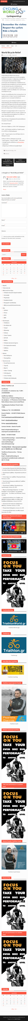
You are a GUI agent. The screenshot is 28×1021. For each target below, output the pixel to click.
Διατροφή (6, 295)
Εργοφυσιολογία (8, 300)
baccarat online (12, 177)
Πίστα (5, 312)
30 (3, 274)
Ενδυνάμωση (7, 373)
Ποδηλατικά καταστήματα (11, 343)
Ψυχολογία (6, 297)
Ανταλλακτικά (7, 325)
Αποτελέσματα (8, 355)
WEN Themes (17, 1019)
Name (3, 220)
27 (17, 273)
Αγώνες (4, 353)
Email (3, 225)
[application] (14, 527)
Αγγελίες (6, 350)
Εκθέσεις (6, 348)
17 (6, 271)
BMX (5, 317)
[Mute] (22, 533)
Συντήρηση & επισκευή (10, 345)
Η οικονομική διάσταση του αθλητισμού (13, 510)
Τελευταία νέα (6, 288)
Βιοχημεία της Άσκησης (10, 302)
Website (4, 231)
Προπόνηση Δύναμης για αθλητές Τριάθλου (14, 481)
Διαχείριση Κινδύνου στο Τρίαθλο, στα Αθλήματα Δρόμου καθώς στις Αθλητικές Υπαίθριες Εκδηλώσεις (12, 499)
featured (7, 153)
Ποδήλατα (6, 322)
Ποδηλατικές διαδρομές (10, 378)
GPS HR (6, 338)
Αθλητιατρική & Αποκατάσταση (12, 305)
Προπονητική (6, 361)
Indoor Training (8, 370)
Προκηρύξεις (7, 358)
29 (24, 273)
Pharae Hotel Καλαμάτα (9, 508)
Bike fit (6, 368)
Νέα (15, 150)
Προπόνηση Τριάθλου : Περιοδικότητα (13, 472)
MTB (5, 315)
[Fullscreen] (24, 533)
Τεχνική (6, 365)
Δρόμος (6, 310)
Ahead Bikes (21, 142)
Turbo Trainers (7, 335)
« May (12, 278)
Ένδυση (6, 333)
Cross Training (7, 375)
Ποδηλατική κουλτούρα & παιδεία (13, 292)
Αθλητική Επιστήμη (9, 150)
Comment (4, 202)
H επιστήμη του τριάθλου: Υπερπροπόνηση (14, 477)
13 (17, 269)
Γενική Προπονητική (9, 363)
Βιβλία (5, 340)
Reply (4, 189)
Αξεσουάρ (6, 330)
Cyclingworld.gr (14, 16)
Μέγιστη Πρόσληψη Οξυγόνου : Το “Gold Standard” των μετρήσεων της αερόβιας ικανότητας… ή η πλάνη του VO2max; (12, 491)
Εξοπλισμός (6, 320)
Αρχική (4, 285)
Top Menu (14, 4)
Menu (14, 42)
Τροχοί (6, 328)
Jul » (16, 278)
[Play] (3, 533)
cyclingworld (14, 55)
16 (3, 271)
